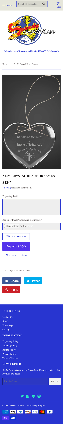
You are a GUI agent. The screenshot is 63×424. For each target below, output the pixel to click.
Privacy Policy (9, 354)
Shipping (6, 188)
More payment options (16, 255)
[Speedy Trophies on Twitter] (22, 397)
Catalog (5, 329)
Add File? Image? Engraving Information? (22, 220)
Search (5, 321)
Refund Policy (9, 350)
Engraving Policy (10, 341)
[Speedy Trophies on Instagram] (39, 397)
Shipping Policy (9, 345)
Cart (59, 7)
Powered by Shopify (36, 405)
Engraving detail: (10, 196)
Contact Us (7, 317)
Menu (9, 5)
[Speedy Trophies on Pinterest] (33, 397)
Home (5, 64)
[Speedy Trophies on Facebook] (28, 397)
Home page (7, 325)
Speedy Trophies (17, 405)
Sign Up (54, 381)
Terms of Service (10, 358)
